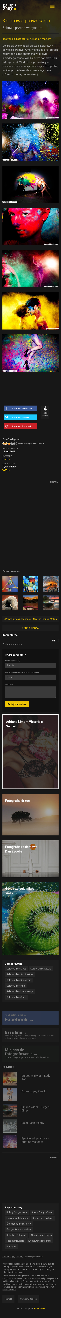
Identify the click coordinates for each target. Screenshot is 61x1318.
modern (46, 38)
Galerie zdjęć (8, 1257)
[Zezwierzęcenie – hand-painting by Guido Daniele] (10, 602)
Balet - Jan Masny (32, 1122)
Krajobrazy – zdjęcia (43, 1218)
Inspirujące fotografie (17, 1218)
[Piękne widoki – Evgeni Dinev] (51, 602)
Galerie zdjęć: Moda (16, 968)
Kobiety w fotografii (17, 1235)
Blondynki (11, 1246)
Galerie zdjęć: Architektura (20, 974)
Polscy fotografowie (17, 1212)
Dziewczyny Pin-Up (33, 1091)
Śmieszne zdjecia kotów (19, 1223)
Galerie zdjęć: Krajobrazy (19, 980)
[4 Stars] (11, 443)
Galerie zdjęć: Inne (16, 985)
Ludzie (6, 459)
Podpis (12, 660)
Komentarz (9, 684)
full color (35, 38)
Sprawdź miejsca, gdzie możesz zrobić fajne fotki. (27, 1053)
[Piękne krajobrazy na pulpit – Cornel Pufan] (30, 602)
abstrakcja (8, 38)
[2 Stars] (6, 443)
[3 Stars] (9, 443)
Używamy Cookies (28, 1299)
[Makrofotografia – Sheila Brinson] (10, 584)
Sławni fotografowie (42, 1212)
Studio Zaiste (39, 1308)
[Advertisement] (26, 504)
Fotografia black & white (19, 1229)
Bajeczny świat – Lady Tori (35, 1077)
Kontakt (8, 1299)
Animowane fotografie (40, 1241)
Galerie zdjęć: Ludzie (40, 968)
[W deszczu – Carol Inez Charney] (30, 584)
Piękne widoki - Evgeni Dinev (35, 1108)
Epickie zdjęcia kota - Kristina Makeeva (35, 1140)
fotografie (22, 38)
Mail (22, 672)
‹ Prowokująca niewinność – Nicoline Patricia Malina (30, 619)
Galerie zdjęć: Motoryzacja (20, 991)
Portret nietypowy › (30, 628)
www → (6, 470)
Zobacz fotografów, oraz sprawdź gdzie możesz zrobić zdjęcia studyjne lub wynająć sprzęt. (29, 1034)
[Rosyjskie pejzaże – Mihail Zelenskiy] (51, 584)
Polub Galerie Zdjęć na (19, 1018)
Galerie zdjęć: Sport (16, 997)
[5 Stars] (14, 443)
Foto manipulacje (15, 1241)
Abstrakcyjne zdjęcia (41, 1235)
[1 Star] (3, 443)
